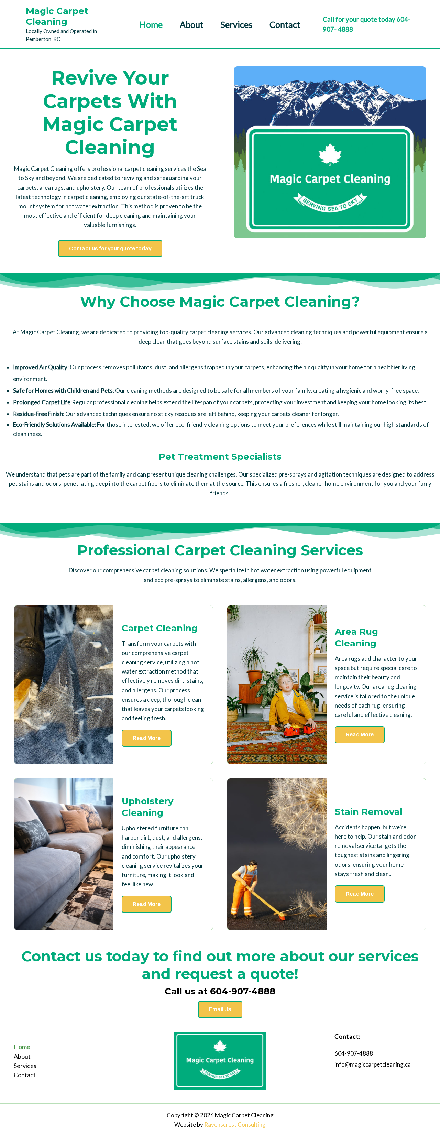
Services (236, 24)
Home (151, 24)
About (192, 24)
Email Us (220, 1009)
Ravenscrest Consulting (235, 1124)
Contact (285, 24)
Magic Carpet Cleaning (57, 16)
